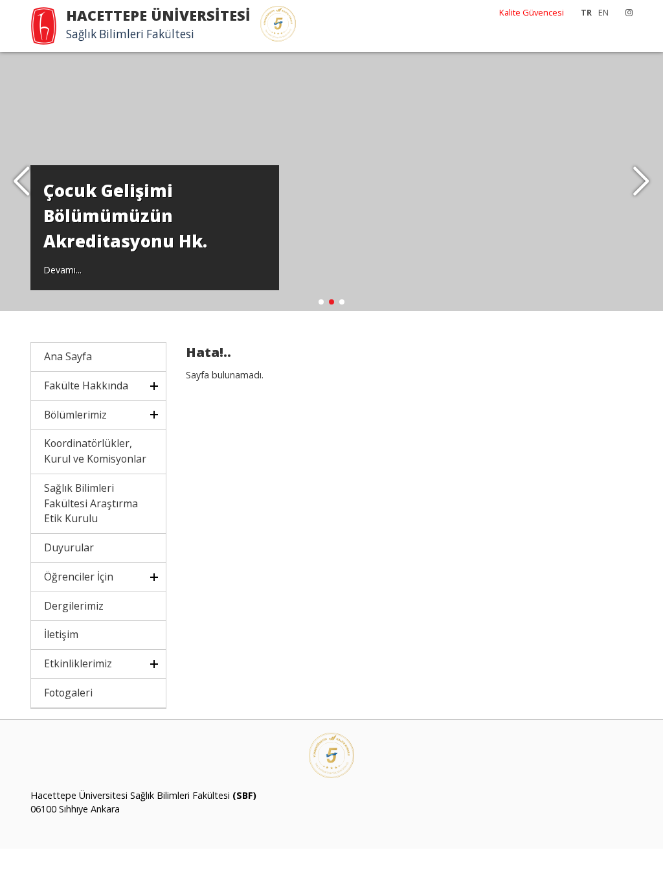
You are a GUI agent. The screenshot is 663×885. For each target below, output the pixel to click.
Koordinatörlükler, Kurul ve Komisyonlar (95, 451)
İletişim (61, 634)
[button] (641, 181)
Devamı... (62, 270)
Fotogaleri (68, 692)
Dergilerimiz (74, 606)
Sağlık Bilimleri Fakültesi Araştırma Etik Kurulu (91, 503)
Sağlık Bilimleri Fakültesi (130, 34)
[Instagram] (626, 12)
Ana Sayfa (68, 356)
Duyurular (69, 547)
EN (603, 12)
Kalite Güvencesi (531, 12)
